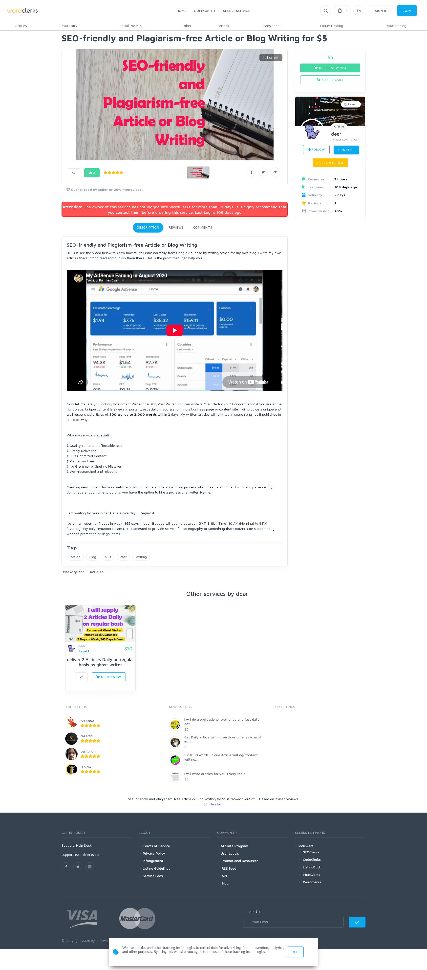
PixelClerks (311, 874)
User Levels (230, 853)
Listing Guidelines (156, 868)
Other (186, 25)
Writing (141, 557)
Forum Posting (331, 25)
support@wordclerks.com (81, 854)
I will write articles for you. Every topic (214, 774)
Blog (92, 557)
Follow (318, 149)
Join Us (254, 911)
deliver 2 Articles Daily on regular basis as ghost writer (100, 662)
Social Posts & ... (132, 25)
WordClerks (312, 882)
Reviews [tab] (176, 227)
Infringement (153, 861)
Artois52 (87, 720)
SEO (108, 557)
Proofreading (396, 25)
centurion (88, 751)
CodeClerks (312, 859)
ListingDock (312, 867)
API (224, 876)
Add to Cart (332, 80)
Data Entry (69, 25)
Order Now (110, 677)
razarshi (87, 736)
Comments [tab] (202, 227)
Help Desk (84, 845)
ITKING (86, 766)
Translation (270, 25)
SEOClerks (311, 852)
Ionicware (306, 846)
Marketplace (74, 572)
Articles (21, 25)
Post (123, 557)
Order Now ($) (332, 68)
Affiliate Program (234, 846)
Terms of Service (156, 846)
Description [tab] (148, 227)
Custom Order (330, 163)
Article (76, 557)
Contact (346, 150)
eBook (224, 25)
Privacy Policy (154, 853)
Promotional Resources (239, 861)
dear (336, 134)
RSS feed (228, 868)
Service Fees (153, 876)
